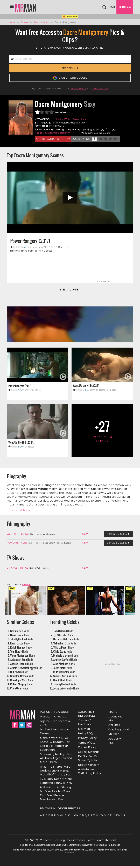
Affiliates (114, 724)
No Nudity (57, 119)
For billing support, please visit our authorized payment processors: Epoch (70, 844)
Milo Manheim (64, 672)
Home (12, 22)
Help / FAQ (85, 733)
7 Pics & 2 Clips (117, 533)
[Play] (70, 197)
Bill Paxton (19, 672)
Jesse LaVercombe (66, 688)
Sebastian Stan (21, 660)
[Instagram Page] (29, 725)
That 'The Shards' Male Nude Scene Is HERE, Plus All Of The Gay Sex (55, 770)
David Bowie (20, 635)
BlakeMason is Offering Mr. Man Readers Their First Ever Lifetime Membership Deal (55, 793)
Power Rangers (17, 542)
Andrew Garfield (65, 660)
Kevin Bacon (20, 643)
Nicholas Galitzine (66, 639)
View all (26, 584)
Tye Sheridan (63, 635)
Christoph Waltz (22, 680)
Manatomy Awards (53, 716)
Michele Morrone (65, 655)
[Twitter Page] (22, 725)
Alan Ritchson (64, 664)
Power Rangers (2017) (30, 241)
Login (112, 6)
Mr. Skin (113, 734)
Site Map (84, 728)
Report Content (89, 764)
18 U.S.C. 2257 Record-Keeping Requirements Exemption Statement (70, 840)
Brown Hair (79, 119)
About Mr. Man (115, 718)
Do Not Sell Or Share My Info (87, 758)
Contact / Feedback (84, 722)
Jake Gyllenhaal (21, 639)
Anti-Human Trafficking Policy (89, 771)
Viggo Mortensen (22, 655)
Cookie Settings (88, 751)
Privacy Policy (78, 88)
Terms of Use (100, 88)
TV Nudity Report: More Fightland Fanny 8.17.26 (56, 780)
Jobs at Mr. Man (115, 740)
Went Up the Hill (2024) (86, 385)
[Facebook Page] (15, 725)
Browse (24, 22)
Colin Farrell (19, 631)
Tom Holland (63, 631)
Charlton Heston (22, 676)
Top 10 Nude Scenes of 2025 (55, 723)
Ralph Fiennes (21, 647)
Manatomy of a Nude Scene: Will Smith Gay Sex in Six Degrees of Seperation (54, 743)
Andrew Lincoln (21, 664)
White (67, 119)
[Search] (104, 7)
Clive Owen (19, 688)
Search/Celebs (42, 22)
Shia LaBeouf (63, 647)
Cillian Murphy (21, 684)
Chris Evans (62, 651)
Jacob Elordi (62, 668)
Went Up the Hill (17, 533)
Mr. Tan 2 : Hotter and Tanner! (54, 731)
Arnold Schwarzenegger (26, 668)
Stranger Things (18, 567)
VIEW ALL (114, 815)
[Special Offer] (70, 318)
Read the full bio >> (18, 510)
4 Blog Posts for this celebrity (52, 132)
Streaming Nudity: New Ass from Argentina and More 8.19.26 (56, 758)
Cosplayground (118, 729)
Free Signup (70, 68)
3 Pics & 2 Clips (117, 542)
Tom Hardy (19, 651)
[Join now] (124, 7)
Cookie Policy (87, 747)
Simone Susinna (65, 676)
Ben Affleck (62, 680)
